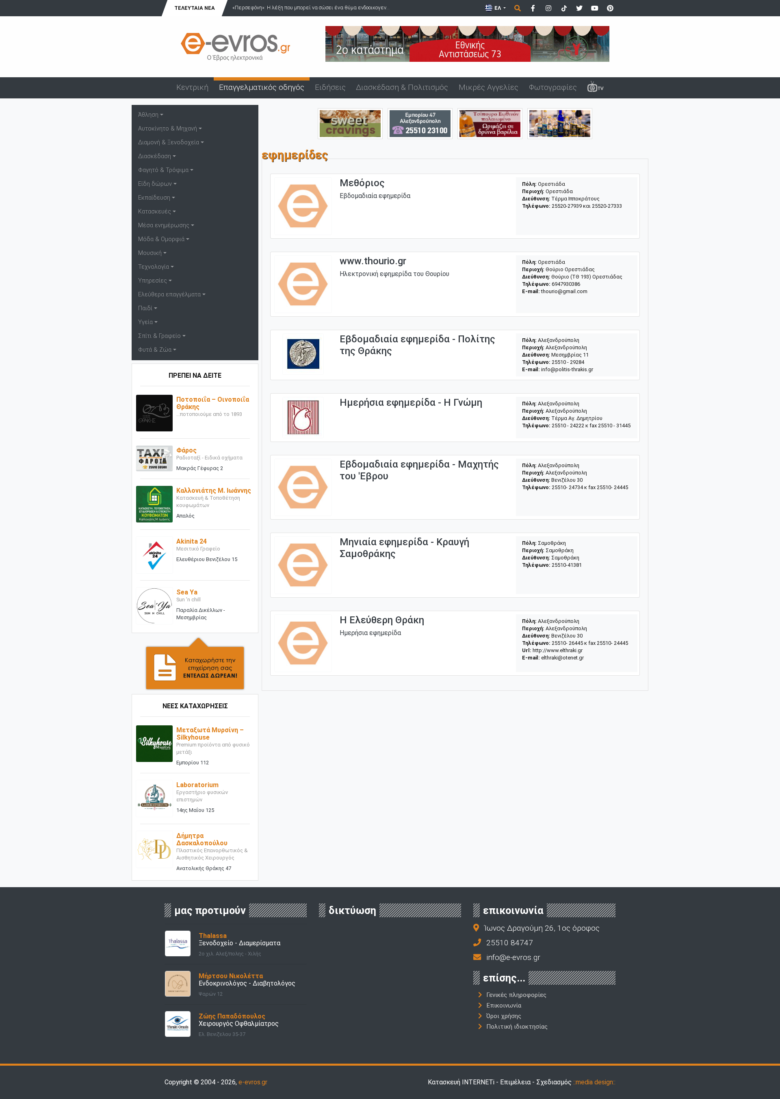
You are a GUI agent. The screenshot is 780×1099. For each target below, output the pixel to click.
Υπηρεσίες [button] (152, 280)
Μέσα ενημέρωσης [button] (163, 225)
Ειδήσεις (330, 87)
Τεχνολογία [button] (153, 266)
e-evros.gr (252, 1082)
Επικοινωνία (503, 1005)
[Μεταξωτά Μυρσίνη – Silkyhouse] (154, 743)
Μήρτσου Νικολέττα (231, 976)
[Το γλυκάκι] (350, 123)
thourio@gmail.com (564, 291)
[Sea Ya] (154, 605)
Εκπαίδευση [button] (154, 197)
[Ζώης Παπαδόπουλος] (178, 1023)
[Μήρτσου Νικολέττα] (178, 983)
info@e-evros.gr (513, 957)
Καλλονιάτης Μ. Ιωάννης (213, 490)
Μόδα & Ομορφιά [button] (161, 239)
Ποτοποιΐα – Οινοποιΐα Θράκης (212, 403)
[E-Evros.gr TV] (595, 88)
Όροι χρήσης (503, 1016)
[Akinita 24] (154, 555)
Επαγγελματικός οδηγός (261, 87)
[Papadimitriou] (559, 123)
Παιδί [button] (145, 308)
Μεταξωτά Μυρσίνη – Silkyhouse (210, 733)
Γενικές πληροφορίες (516, 995)
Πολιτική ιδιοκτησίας (517, 1026)
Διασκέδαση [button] (154, 156)
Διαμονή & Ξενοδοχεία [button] (168, 142)
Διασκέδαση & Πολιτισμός (402, 87)
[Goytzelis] (467, 43)
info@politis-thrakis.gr (567, 369)
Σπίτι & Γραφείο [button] (159, 336)
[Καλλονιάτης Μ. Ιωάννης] (154, 504)
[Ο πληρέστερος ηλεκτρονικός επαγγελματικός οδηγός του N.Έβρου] (235, 46)
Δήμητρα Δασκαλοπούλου (202, 839)
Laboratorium (197, 785)
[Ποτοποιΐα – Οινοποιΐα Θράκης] (154, 413)
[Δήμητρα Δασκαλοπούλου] (154, 849)
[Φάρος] (154, 458)
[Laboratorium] (154, 798)
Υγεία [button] (145, 322)
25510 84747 (509, 942)
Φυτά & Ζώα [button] (154, 349)
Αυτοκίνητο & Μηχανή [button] (167, 128)
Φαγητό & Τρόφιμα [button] (163, 170)
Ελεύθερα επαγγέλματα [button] (169, 294)
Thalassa (213, 936)
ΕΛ (497, 8)
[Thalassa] (178, 943)
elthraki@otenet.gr (562, 658)
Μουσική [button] (150, 253)
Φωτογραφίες (553, 87)
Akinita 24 (191, 541)
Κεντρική (192, 87)
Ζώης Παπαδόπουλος (232, 1016)
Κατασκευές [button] (154, 211)
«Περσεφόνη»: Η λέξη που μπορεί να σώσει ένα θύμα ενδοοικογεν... (311, 7)
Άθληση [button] (148, 114)
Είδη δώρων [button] (155, 184)
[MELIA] (420, 123)
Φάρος (186, 450)
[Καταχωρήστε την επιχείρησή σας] (195, 663)
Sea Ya (186, 592)
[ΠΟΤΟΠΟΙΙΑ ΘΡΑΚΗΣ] (489, 123)
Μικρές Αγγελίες (488, 87)
